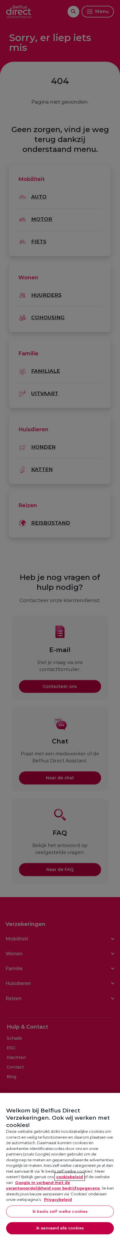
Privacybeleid (58, 1199)
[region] (60, 1166)
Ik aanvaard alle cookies (60, 1228)
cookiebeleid (69, 1176)
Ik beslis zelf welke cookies (60, 1211)
